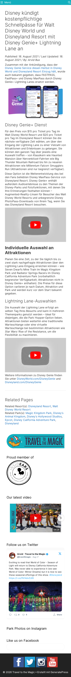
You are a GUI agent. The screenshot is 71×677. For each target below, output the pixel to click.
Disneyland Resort (39, 406)
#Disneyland (55, 575)
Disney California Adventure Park (34, 420)
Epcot (8, 420)
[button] (10, 518)
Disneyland (12, 423)
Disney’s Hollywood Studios (44, 416)
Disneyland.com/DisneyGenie (23, 382)
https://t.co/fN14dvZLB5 (21, 578)
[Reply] (10, 614)
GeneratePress (59, 672)
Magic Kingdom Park (39, 413)
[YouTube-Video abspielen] (35, 225)
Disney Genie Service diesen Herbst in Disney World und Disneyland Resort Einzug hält (33, 69)
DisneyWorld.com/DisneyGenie (36, 378)
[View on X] (59, 553)
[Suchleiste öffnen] (69, 2)
